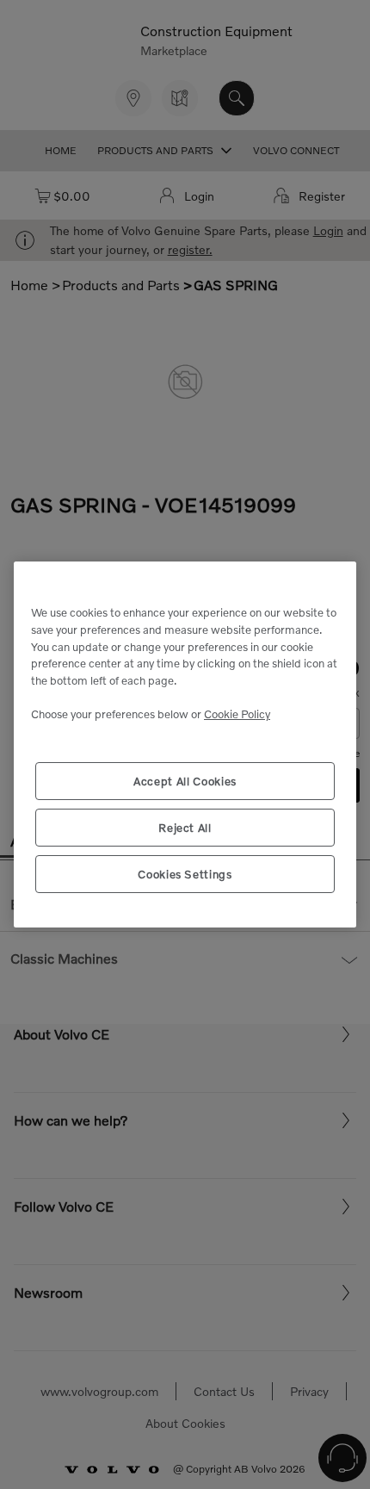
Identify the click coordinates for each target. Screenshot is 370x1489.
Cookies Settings (185, 874)
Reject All (185, 827)
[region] (185, 744)
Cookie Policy (237, 714)
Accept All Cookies (185, 781)
